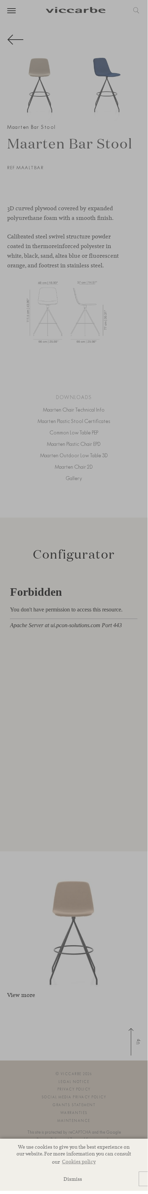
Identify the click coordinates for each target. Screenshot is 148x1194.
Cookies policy (79, 1161)
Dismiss (72, 1178)
